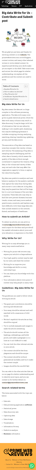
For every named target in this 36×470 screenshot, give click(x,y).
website (23, 55)
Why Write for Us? (10, 94)
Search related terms (11, 99)
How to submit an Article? (13, 91)
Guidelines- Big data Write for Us (15, 96)
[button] (32, 466)
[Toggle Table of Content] (25, 86)
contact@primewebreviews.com (16, 225)
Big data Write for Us (11, 89)
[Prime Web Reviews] (12, 2)
